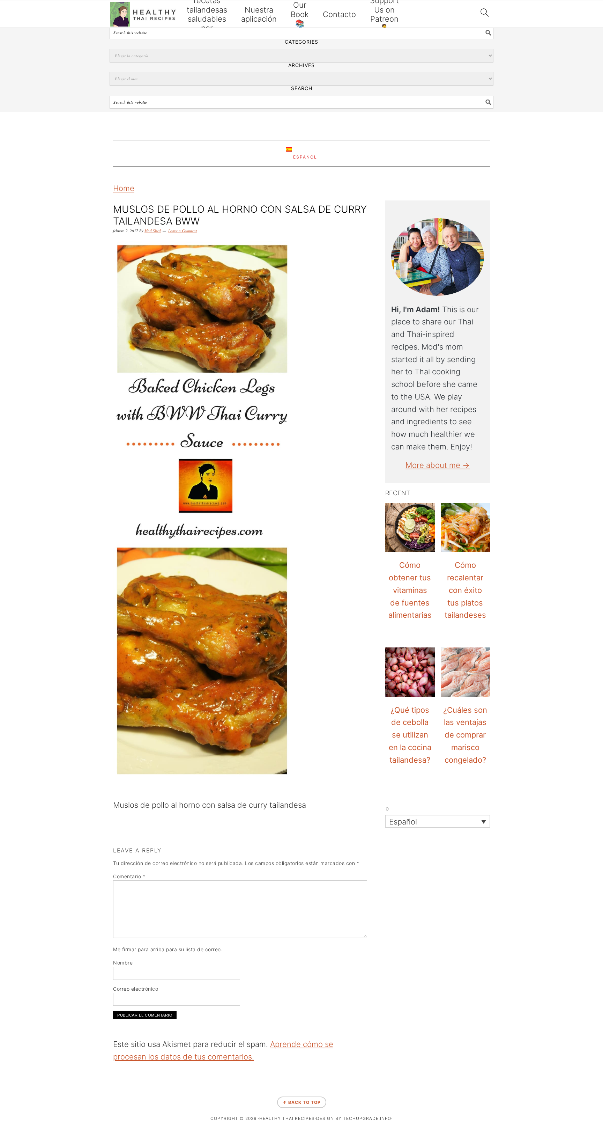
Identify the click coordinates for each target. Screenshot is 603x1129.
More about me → (437, 465)
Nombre (123, 963)
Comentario (129, 876)
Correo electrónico (135, 989)
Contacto (339, 14)
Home (123, 188)
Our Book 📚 (300, 14)
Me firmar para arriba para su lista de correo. (167, 949)
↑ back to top (302, 1102)
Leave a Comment (182, 230)
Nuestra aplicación (259, 14)
